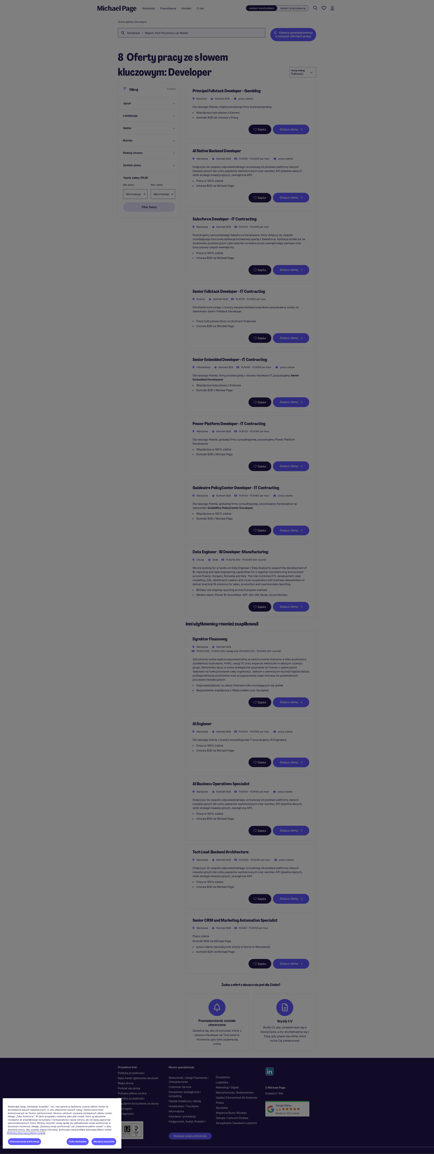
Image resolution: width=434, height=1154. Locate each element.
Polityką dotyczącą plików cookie (26, 1133)
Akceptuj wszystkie (103, 1141)
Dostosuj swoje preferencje (24, 1141)
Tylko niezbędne (77, 1141)
